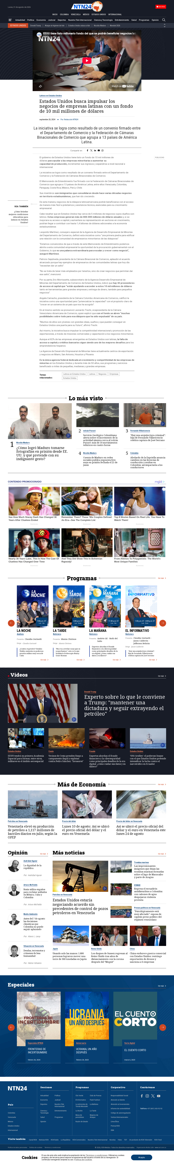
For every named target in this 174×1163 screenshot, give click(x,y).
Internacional (13, 1130)
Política (30, 20)
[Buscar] (163, 20)
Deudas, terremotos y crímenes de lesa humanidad (34, 953)
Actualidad (20, 20)
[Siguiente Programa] (162, 623)
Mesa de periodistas (80, 1116)
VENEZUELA (75, 14)
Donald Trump (35, 25)
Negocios (102, 374)
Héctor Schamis (34, 963)
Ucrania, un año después (86, 1050)
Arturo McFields (30, 885)
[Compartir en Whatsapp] (103, 150)
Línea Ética (115, 1121)
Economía (41, 20)
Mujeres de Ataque (94, 1116)
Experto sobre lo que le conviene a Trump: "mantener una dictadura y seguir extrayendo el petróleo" (124, 705)
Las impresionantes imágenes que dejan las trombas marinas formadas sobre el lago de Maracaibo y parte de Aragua (149, 872)
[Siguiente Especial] (162, 1027)
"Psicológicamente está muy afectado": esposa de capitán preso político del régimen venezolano (147, 915)
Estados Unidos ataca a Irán (79, 25)
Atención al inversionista (120, 1104)
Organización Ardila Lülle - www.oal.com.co (151, 1147)
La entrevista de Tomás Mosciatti (82, 1105)
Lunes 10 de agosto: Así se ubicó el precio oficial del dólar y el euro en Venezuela (85, 830)
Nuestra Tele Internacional (80, 20)
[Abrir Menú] (10, 20)
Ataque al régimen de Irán (54, 25)
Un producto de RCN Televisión (140, 1140)
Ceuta (51, 751)
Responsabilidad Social (119, 1095)
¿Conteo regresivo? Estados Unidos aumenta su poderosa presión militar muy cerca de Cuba (31, 652)
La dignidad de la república (32, 867)
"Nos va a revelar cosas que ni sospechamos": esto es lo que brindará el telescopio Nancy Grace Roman (68, 652)
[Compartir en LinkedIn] (95, 150)
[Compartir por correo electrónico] (99, 150)
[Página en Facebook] (141, 1096)
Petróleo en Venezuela (17, 821)
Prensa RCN (115, 1126)
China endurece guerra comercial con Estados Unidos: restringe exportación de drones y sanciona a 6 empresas (148, 957)
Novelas (113, 1140)
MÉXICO (86, 14)
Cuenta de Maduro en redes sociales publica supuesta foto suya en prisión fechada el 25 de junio (100, 461)
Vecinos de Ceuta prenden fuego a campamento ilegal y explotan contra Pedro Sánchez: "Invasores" (66, 759)
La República (65, 1140)
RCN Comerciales (79, 1140)
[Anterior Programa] (11, 623)
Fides (120, 1140)
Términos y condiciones (53, 1147)
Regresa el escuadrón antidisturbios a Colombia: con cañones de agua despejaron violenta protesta (148, 894)
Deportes (62, 20)
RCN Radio (55, 1140)
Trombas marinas (141, 862)
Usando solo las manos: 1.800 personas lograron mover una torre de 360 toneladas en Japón (70, 956)
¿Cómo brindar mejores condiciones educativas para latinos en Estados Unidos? (18, 217)
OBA (112, 1130)
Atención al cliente (118, 1100)
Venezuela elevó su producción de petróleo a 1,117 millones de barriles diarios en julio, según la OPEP (32, 832)
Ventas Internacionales (119, 1117)
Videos (19, 674)
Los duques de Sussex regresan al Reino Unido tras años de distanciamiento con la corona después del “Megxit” (109, 957)
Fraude (92, 751)
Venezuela (12, 1117)
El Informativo (137, 631)
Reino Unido (96, 949)
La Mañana (97, 631)
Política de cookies (35, 1147)
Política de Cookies (83, 1160)
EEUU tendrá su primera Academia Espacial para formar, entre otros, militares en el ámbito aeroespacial (26, 759)
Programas (144, 20)
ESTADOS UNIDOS (99, 14)
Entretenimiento (122, 20)
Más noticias (69, 852)
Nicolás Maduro (100, 25)
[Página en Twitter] (153, 1096)
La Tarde (59, 631)
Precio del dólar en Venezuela (129, 821)
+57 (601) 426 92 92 (154, 1108)
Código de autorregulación (121, 1113)
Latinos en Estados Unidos (50, 95)
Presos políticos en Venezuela (147, 908)
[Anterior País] (164, 24)
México (10, 1121)
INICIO (55, 14)
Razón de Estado (82, 1121)
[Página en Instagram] (147, 1096)
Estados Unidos (69, 378)
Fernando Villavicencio (140, 431)
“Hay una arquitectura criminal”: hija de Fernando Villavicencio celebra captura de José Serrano (148, 437)
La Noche (24, 631)
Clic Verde (79, 1095)
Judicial (51, 20)
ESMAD (137, 885)
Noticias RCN (44, 1140)
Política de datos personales (17, 1147)
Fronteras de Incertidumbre (37, 1050)
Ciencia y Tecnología (103, 20)
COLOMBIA (64, 14)
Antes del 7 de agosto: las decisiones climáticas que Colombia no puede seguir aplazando (34, 924)
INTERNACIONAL (115, 14)
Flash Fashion (95, 1100)
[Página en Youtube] (158, 1096)
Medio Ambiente (31, 914)
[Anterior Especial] (11, 1027)
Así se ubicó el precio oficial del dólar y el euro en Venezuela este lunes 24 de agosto (141, 830)
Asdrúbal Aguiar (30, 861)
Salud (134, 20)
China (132, 949)
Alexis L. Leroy (34, 936)
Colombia (134, 453)
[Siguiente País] (164, 27)
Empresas (114, 374)
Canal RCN (33, 1140)
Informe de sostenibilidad (120, 1108)
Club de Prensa (95, 1095)
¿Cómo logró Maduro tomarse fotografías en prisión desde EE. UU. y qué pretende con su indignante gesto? (42, 453)
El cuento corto (135, 1050)
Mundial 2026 (115, 25)
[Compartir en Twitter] (91, 150)
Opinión (155, 20)
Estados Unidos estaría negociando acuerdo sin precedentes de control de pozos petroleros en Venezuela (80, 906)
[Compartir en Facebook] (87, 150)
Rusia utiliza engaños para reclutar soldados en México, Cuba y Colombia (35, 893)
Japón (55, 949)
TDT (125, 1140)
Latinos (92, 374)
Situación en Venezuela (34, 946)
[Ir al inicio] (21, 1092)
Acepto (141, 1157)
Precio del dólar (69, 821)
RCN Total (158, 1140)
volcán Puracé (89, 431)
